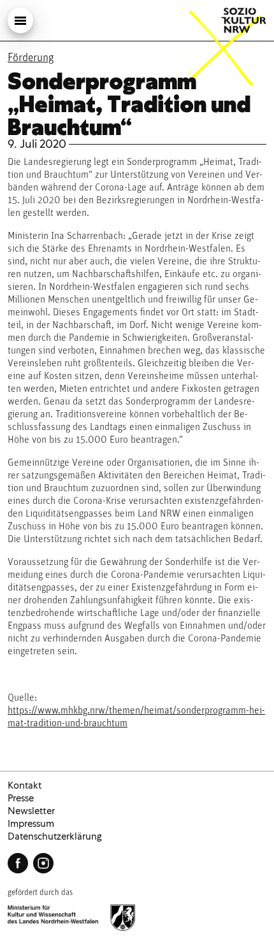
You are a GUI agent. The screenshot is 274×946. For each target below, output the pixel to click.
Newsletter (31, 811)
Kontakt (24, 785)
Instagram (43, 863)
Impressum (31, 823)
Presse (21, 798)
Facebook (18, 863)
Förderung (31, 58)
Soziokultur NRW (243, 20)
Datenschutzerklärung (55, 836)
